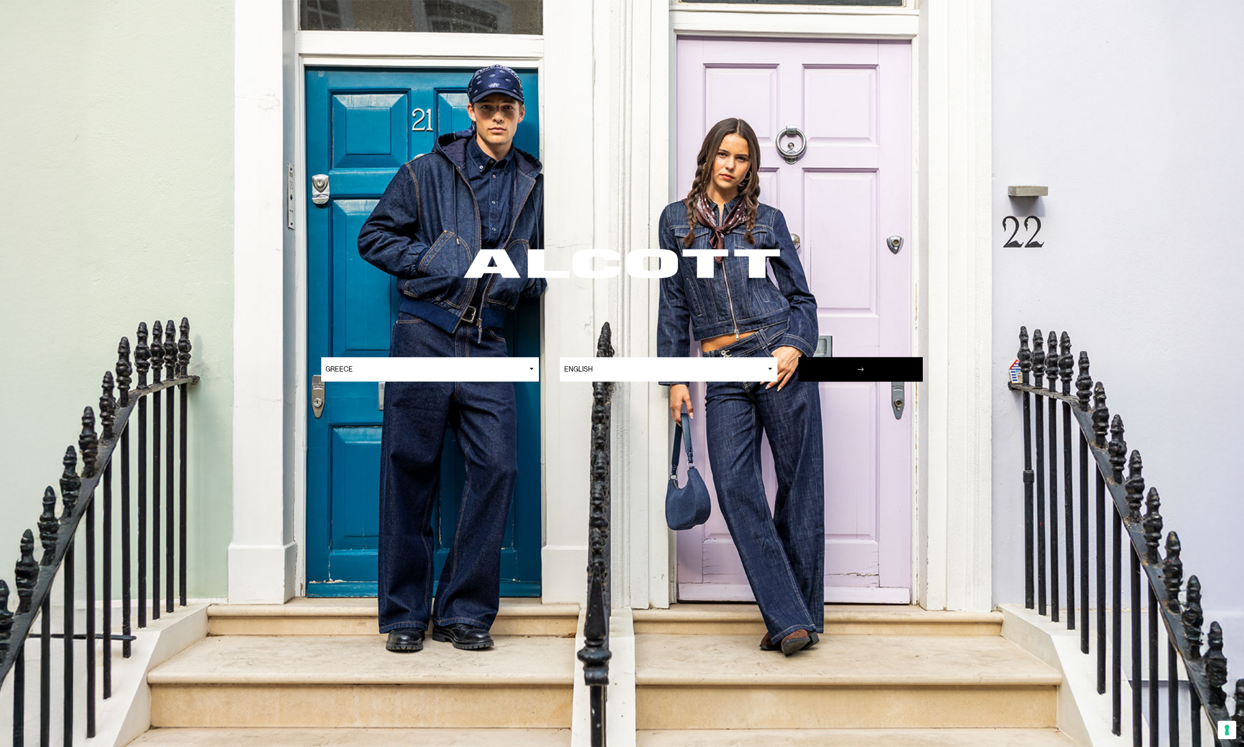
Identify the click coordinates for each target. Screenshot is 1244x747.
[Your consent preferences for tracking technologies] (1227, 730)
